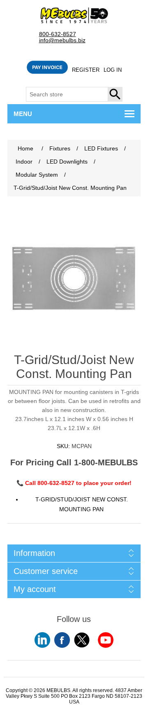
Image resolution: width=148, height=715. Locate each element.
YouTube (42, 640)
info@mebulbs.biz (62, 40)
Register (85, 70)
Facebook (62, 640)
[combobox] (67, 94)
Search (116, 94)
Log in (113, 70)
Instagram (105, 640)
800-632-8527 (57, 34)
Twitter (82, 640)
